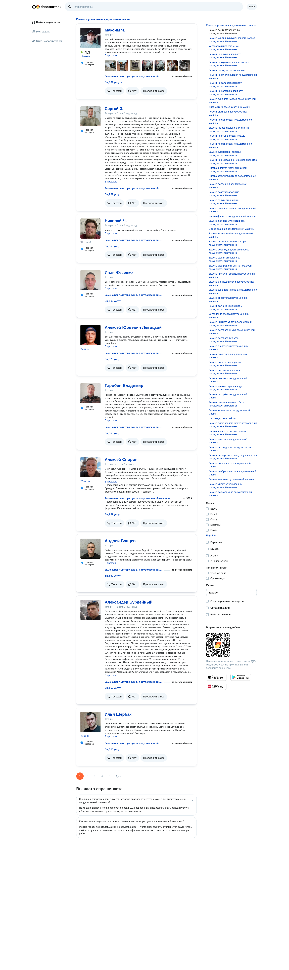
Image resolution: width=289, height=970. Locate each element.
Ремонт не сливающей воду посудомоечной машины (225, 56)
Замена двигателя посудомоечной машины (228, 348)
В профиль (111, 55)
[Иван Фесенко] (90, 280)
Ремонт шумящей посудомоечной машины (228, 113)
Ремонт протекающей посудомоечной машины (230, 121)
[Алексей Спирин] (90, 467)
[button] (114, 91)
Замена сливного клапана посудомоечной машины (233, 291)
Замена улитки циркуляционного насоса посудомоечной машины (232, 39)
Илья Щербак (118, 714)
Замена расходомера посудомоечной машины (230, 494)
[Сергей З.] (90, 116)
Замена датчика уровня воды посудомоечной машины (226, 388)
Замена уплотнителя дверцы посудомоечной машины (225, 485)
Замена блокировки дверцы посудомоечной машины (225, 153)
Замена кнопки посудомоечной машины (231, 479)
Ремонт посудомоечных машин (227, 70)
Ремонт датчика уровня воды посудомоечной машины (225, 307)
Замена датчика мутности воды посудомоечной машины (227, 222)
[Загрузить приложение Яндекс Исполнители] (231, 645)
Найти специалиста (48, 22)
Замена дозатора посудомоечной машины (228, 441)
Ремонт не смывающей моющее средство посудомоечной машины (233, 161)
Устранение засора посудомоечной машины (229, 315)
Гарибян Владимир (124, 385)
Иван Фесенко (119, 272)
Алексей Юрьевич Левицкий (133, 327)
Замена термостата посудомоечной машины (229, 412)
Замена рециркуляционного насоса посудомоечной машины (229, 251)
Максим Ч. (115, 30)
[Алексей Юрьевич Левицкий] (90, 335)
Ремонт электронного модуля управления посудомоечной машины (233, 457)
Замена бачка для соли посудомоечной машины (231, 283)
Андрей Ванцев (120, 541)
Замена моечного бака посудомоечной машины (231, 235)
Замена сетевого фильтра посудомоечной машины (223, 340)
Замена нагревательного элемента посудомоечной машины (229, 129)
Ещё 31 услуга (113, 82)
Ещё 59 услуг (113, 194)
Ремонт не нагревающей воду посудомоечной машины (226, 92)
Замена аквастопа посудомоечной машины (228, 299)
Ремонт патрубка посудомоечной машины (228, 396)
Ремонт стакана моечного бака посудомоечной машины (226, 404)
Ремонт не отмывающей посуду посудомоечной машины (227, 137)
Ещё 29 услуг (113, 359)
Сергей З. (114, 108)
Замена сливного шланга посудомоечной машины (232, 210)
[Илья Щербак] (90, 722)
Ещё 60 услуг (113, 301)
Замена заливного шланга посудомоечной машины (223, 202)
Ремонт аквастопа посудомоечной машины (228, 356)
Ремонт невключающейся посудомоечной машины (233, 76)
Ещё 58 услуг (113, 246)
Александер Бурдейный (129, 602)
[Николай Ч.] (90, 228)
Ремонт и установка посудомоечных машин (231, 25)
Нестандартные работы (222, 418)
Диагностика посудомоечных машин (229, 106)
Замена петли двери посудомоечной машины (230, 449)
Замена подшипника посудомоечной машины (230, 465)
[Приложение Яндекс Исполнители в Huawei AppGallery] (216, 686)
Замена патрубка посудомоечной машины (228, 185)
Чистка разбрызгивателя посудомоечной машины (232, 177)
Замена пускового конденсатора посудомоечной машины (227, 243)
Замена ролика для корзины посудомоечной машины (225, 364)
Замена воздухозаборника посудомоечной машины (224, 194)
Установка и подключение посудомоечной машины (224, 48)
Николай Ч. (116, 220)
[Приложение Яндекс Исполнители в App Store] (216, 677)
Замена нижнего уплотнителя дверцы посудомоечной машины (230, 323)
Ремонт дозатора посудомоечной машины (228, 380)
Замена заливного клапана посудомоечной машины (224, 259)
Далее (119, 776)
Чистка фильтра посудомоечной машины (232, 216)
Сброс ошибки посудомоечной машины (231, 228)
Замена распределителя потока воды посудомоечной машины (230, 267)
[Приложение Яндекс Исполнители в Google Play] (240, 677)
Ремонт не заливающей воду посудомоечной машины (225, 84)
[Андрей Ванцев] (90, 549)
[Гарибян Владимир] (90, 393)
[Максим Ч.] (90, 38)
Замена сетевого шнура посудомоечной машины (232, 331)
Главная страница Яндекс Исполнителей (47, 6)
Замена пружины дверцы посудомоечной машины (232, 275)
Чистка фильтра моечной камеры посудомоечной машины (228, 169)
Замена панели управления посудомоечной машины (224, 372)
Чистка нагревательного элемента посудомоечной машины (228, 433)
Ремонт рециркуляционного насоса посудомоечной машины (229, 64)
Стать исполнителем (49, 41)
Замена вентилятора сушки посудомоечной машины (133, 76)
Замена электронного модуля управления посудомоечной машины (233, 425)
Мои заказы (43, 31)
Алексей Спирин (121, 459)
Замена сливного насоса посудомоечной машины (232, 100)
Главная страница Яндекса (34, 6)
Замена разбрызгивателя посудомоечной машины (232, 473)
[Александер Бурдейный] (90, 610)
